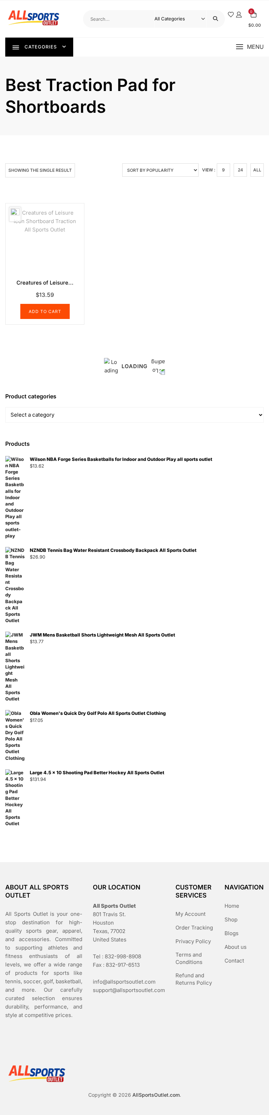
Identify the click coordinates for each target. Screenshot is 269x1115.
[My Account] (239, 14)
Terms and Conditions (188, 958)
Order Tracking (194, 927)
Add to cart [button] (45, 311)
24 (240, 169)
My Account (190, 914)
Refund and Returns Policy (193, 979)
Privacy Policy (193, 941)
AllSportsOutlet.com (156, 1095)
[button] (250, 47)
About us (236, 947)
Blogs (232, 933)
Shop (231, 919)
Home (232, 905)
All (257, 169)
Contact (234, 960)
